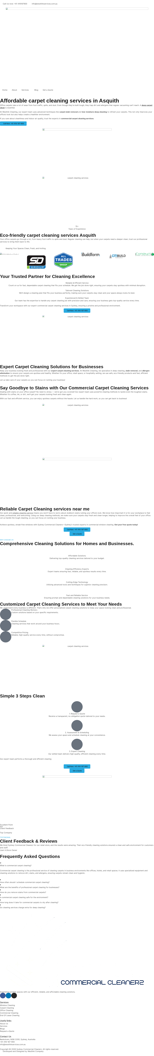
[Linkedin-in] (8, 995)
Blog (36, 90)
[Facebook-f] (3, 995)
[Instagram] (14, 995)
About (14, 90)
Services (25, 90)
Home (4, 90)
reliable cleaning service (22, 513)
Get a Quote (48, 90)
